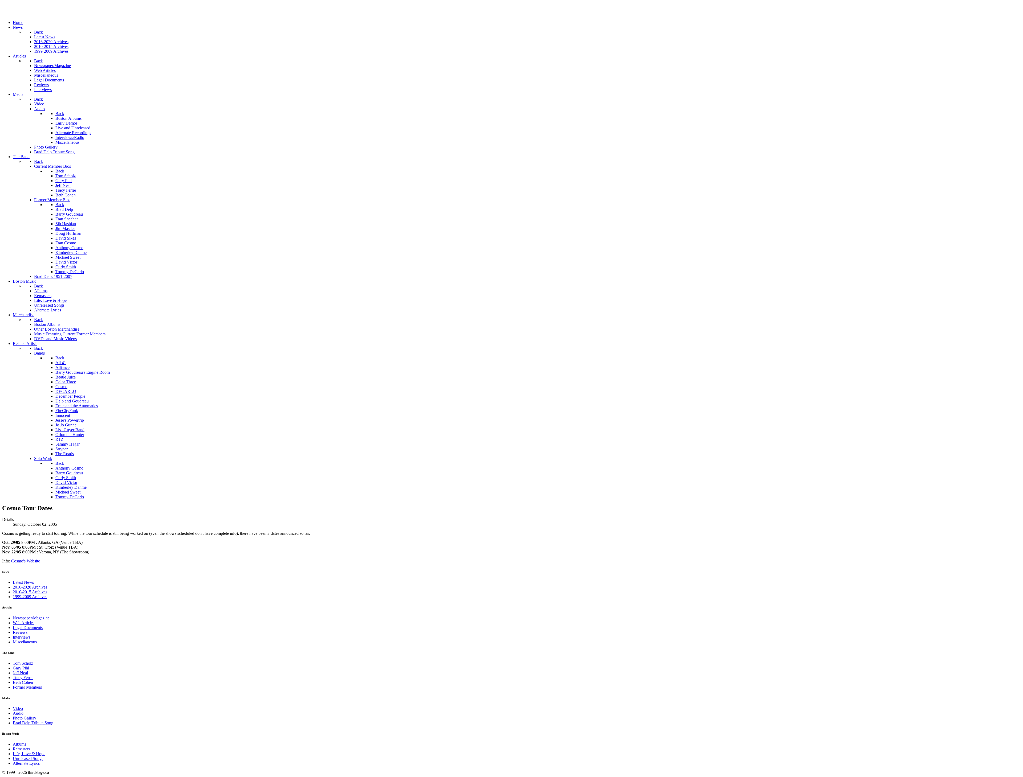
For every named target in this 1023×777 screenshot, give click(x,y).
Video (18, 708)
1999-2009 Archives (30, 596)
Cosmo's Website (25, 561)
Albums (19, 744)
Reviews (20, 632)
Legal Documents (28, 627)
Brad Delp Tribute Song (33, 723)
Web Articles (23, 622)
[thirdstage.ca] (30, 13)
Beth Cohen (23, 682)
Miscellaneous (25, 642)
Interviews (21, 637)
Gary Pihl (21, 668)
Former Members (27, 687)
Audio (18, 713)
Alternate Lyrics (26, 763)
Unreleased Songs (28, 758)
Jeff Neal (20, 673)
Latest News (23, 582)
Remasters (21, 749)
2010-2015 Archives (30, 592)
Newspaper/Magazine (31, 618)
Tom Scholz (23, 663)
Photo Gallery (24, 718)
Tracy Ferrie (23, 677)
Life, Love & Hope (29, 753)
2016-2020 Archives (30, 587)
